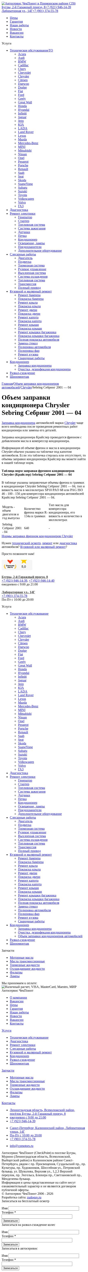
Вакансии (17, 32)
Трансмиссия (27, 284)
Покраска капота (30, 321)
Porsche (23, 165)
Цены (14, 18)
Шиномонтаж (19, 376)
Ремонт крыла (28, 302)
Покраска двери (29, 313)
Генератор (25, 217)
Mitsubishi (25, 150)
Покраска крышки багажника (38, 336)
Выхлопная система (32, 273)
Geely (22, 98)
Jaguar (22, 117)
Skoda (22, 180)
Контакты (17, 36)
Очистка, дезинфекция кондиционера (44, 369)
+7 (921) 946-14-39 (58, 7)
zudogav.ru (34, 1197)
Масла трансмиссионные (27, 961)
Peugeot (23, 161)
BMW (22, 61)
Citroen (23, 80)
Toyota (22, 195)
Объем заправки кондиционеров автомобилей (50, 936)
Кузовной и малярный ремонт (31, 291)
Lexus (22, 135)
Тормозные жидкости (25, 965)
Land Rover (26, 132)
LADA (22, 128)
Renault (23, 169)
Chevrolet (24, 72)
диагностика (68, 543)
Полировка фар (28, 350)
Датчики (24, 232)
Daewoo (23, 83)
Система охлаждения (32, 276)
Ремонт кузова (28, 354)
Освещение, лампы (31, 243)
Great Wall (25, 102)
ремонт (47, 543)
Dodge (22, 87)
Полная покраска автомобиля (38, 339)
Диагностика (19, 210)
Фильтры (16, 972)
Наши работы (19, 25)
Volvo (22, 202)
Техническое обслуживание (29, 613)
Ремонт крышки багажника (37, 332)
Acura (22, 54)
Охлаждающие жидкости (27, 968)
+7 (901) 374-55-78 (45, 11)
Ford (21, 95)
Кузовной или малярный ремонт (43, 547)
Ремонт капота (28, 317)
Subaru (22, 187)
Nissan (22, 154)
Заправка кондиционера (35, 365)
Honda (22, 106)
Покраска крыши (30, 328)
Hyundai (23, 109)
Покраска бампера (31, 299)
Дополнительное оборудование (40, 250)
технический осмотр (26, 543)
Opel (21, 158)
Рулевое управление (32, 269)
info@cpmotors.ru (21, 1146)
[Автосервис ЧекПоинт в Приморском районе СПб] (39, 3)
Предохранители (30, 247)
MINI (21, 147)
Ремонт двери (27, 310)
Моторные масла (21, 957)
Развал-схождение (22, 373)
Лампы (15, 976)
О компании (18, 997)
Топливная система (31, 224)
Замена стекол (28, 343)
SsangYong (25, 184)
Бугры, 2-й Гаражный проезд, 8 (23, 7)
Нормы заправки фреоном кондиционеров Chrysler (37, 536)
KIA (21, 124)
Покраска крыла (29, 306)
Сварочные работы (31, 358)
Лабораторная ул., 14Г (17, 11)
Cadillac (23, 65)
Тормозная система (31, 265)
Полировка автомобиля (34, 347)
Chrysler (23, 76)
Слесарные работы (23, 254)
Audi (21, 58)
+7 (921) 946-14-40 (41, 580)
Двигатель (25, 258)
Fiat (20, 91)
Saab (21, 172)
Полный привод (29, 287)
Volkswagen (26, 198)
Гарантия (16, 21)
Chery (22, 69)
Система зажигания (31, 228)
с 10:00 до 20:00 (26, 1135)
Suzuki (22, 191)
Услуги (6, 1030)
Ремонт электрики (22, 213)
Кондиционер (27, 239)
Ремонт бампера (29, 295)
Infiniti (22, 113)
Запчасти (8, 1070)
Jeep (21, 121)
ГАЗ (21, 206)
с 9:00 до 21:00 (28, 1117)
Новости (16, 29)
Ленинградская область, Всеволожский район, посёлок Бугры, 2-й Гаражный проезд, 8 (42, 1111)
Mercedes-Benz (28, 143)
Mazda (22, 139)
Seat (21, 176)
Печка (22, 236)
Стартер (23, 221)
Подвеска (24, 261)
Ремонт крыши (28, 324)
